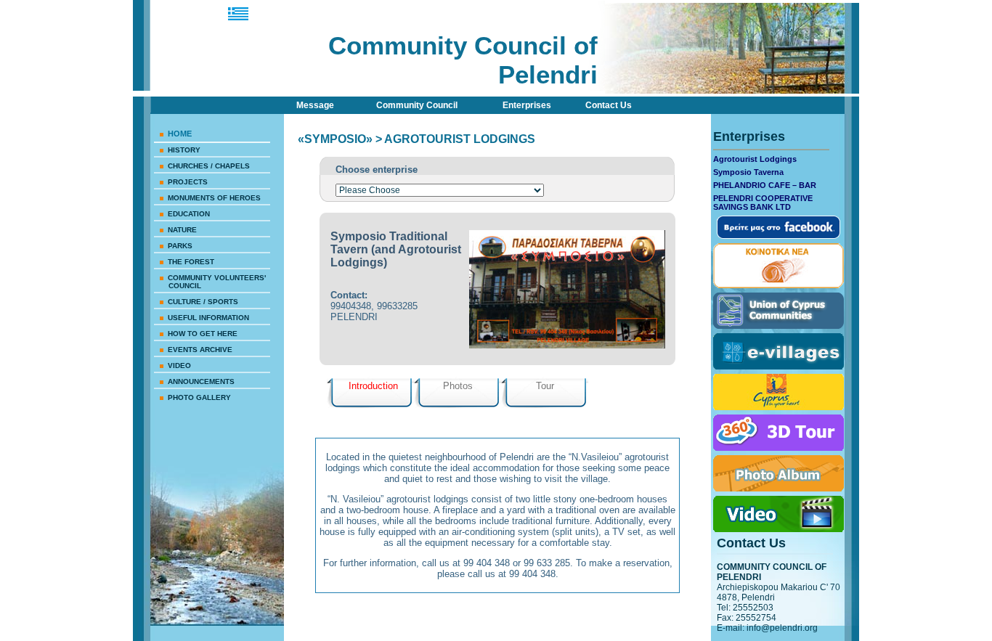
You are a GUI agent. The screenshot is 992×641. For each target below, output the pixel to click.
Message (315, 105)
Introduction (373, 385)
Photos (458, 385)
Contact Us (608, 105)
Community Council (417, 105)
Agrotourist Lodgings (755, 159)
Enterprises (527, 105)
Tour (545, 385)
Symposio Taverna (748, 172)
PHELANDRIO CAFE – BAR (764, 185)
